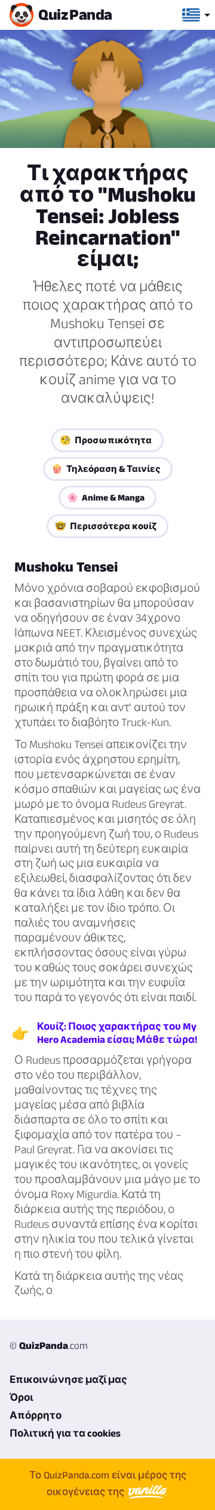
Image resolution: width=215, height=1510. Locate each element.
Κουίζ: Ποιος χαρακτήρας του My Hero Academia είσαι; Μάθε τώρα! (117, 1033)
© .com (49, 1345)
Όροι (21, 1397)
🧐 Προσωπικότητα (106, 440)
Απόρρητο (36, 1415)
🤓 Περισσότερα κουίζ (105, 526)
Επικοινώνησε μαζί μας (68, 1379)
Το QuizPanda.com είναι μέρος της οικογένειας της (107, 1483)
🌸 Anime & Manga (106, 497)
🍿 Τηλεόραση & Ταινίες (106, 469)
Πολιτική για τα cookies (65, 1433)
